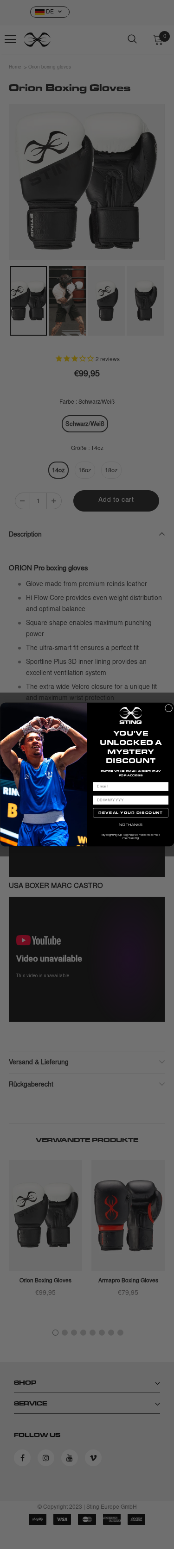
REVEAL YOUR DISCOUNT (130, 813)
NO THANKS (130, 824)
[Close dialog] (168, 708)
